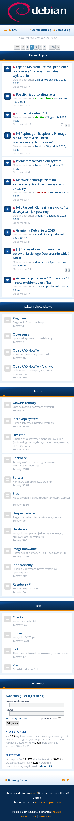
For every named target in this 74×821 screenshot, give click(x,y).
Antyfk (39, 215)
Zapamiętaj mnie (48, 718)
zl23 (37, 286)
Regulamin (20, 318)
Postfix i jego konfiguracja (35, 94)
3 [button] (36, 47)
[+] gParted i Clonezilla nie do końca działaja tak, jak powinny (41, 209)
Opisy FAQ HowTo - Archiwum (34, 366)
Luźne (17, 633)
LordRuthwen (44, 98)
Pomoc (38, 391)
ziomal (39, 79)
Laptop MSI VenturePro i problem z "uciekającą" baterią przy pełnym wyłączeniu (40, 71)
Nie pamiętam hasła (17, 718)
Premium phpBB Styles (48, 802)
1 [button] (27, 47)
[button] (17, 47)
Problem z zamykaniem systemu (39, 161)
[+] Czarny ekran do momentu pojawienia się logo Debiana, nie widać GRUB (41, 253)
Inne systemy (23, 565)
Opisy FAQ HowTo (26, 350)
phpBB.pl (56, 811)
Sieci (16, 493)
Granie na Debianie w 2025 (35, 230)
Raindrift (40, 234)
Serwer (18, 477)
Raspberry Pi (22, 584)
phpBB (34, 793)
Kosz (16, 665)
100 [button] (52, 47)
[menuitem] (12, 30)
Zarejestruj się (34, 696)
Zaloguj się (13, 696)
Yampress (41, 192)
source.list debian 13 (31, 113)
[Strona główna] (37, 12)
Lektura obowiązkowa (38, 306)
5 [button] (44, 47)
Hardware (20, 529)
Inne (38, 606)
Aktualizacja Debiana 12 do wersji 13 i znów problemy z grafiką (41, 280)
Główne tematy (24, 403)
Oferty (18, 617)
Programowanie (25, 549)
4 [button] (40, 47)
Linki (16, 649)
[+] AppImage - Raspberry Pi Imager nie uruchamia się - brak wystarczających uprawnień (40, 137)
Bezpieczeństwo (25, 513)
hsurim (39, 146)
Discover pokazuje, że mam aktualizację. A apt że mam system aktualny (38, 184)
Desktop (19, 435)
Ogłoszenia (21, 334)
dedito (39, 117)
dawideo (40, 262)
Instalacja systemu (26, 419)
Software (20, 458)
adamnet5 (45, 766)
